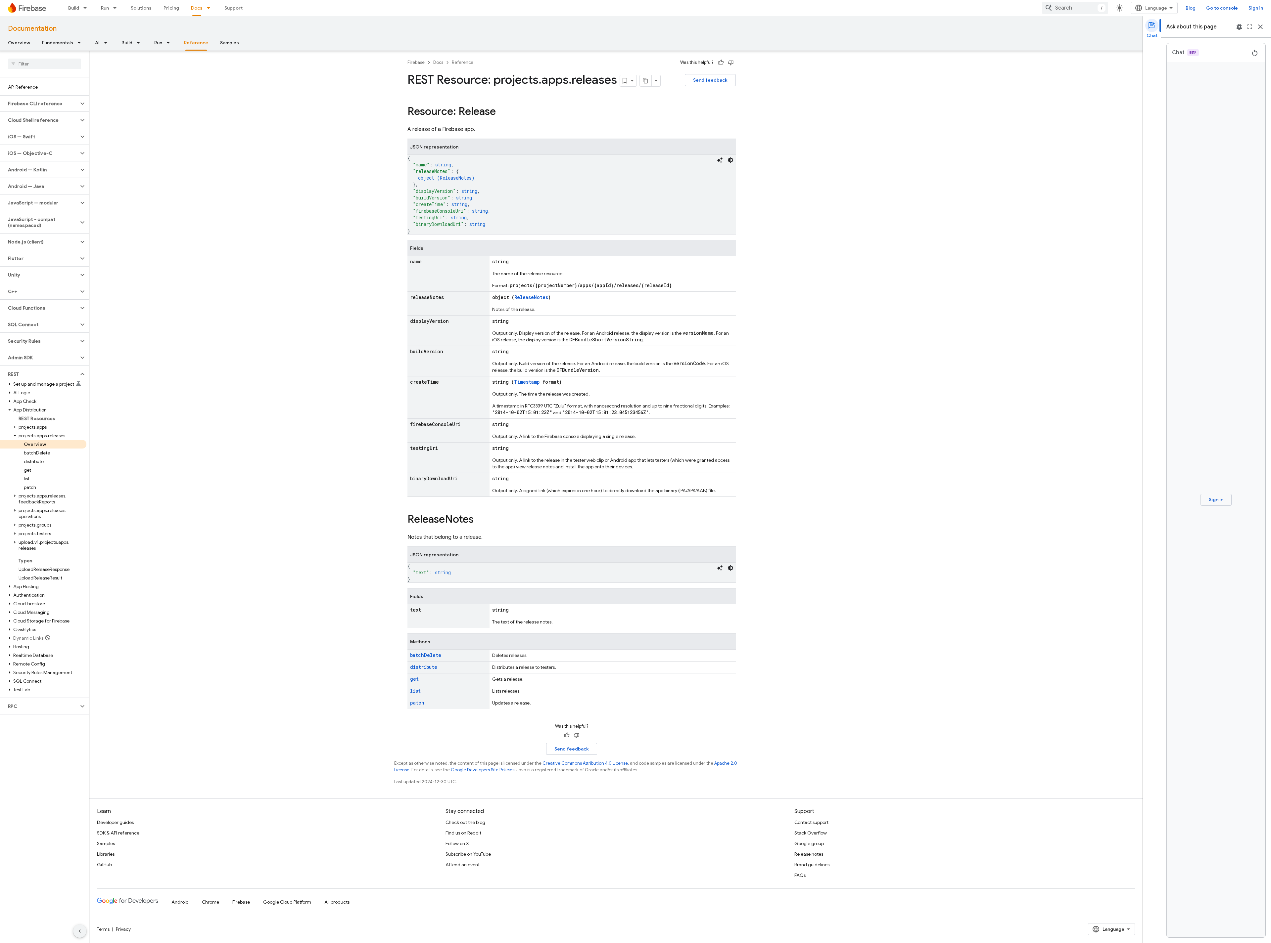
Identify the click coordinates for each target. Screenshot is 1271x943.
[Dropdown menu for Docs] (210, 8)
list (415, 691)
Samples (229, 43)
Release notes (808, 854)
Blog (1191, 8)
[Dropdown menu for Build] (87, 8)
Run (105, 8)
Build (73, 8)
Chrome (210, 902)
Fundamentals (57, 43)
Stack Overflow (810, 833)
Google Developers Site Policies (482, 770)
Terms (103, 929)
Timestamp (527, 382)
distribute (423, 667)
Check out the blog (465, 822)
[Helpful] (721, 62)
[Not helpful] (731, 62)
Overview (19, 43)
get (414, 679)
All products (337, 902)
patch (417, 703)
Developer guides (115, 822)
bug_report (1239, 27)
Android (180, 902)
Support (233, 8)
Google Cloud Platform (287, 902)
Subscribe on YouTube (468, 854)
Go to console (1222, 8)
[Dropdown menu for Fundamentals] (81, 43)
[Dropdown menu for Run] (117, 8)
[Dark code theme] (730, 160)
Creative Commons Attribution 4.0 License (585, 763)
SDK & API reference (118, 833)
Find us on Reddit (463, 833)
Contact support (811, 822)
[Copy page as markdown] (646, 80)
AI (97, 43)
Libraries (106, 854)
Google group (809, 843)
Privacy (123, 929)
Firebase (416, 62)
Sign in (1255, 8)
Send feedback (710, 80)
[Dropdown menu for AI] (108, 43)
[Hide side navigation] (79, 931)
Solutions (141, 8)
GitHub (104, 865)
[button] (39, 103)
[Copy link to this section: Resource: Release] (502, 112)
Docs (197, 8)
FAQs (800, 875)
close (1260, 27)
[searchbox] (44, 64)
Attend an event (463, 865)
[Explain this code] (720, 160)
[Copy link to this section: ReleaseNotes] (480, 520)
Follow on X (457, 843)
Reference (196, 43)
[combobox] (1075, 8)
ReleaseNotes (456, 178)
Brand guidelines (811, 865)
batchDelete (425, 655)
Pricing (171, 8)
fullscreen (1250, 27)
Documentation (32, 28)
